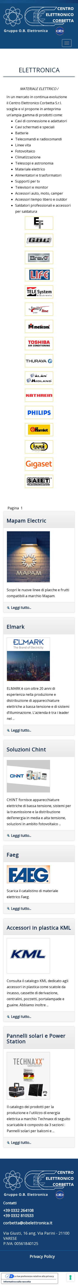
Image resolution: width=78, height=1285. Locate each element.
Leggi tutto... (21, 607)
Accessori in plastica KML (39, 927)
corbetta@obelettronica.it (27, 1222)
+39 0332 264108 (18, 1210)
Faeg (13, 854)
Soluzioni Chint (26, 749)
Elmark (16, 626)
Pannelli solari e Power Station (36, 1038)
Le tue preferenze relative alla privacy (34, 1276)
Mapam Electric (26, 520)
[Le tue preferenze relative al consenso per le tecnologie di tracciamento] (70, 1277)
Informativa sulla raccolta (17, 1281)
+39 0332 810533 (18, 1215)
